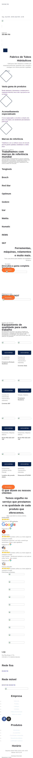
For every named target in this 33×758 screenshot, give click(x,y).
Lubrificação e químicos (16, 740)
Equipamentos (5, 468)
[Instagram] (8, 719)
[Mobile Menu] (5, 50)
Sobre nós (16, 701)
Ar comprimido (6, 357)
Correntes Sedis (22, 365)
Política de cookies (16, 714)
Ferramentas (5, 432)
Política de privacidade (16, 711)
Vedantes (25, 395)
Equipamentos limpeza (16, 738)
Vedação (20, 395)
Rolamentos (21, 468)
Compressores (6, 359)
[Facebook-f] (4, 719)
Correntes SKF (6, 403)
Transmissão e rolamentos (16, 735)
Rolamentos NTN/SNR (24, 475)
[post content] (8, 348)
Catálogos (16, 706)
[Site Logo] (9, 21)
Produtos (16, 703)
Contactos (16, 709)
